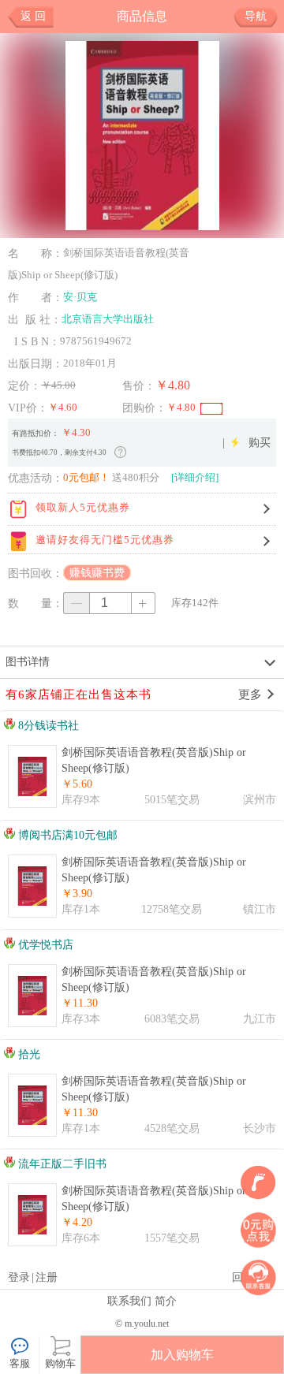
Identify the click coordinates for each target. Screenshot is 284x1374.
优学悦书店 (44, 945)
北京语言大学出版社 (108, 319)
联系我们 (129, 1300)
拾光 (27, 1054)
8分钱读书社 (47, 726)
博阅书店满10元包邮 (66, 835)
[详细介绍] (195, 477)
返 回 (33, 16)
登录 (19, 1277)
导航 (256, 16)
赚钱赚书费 (97, 573)
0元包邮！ (86, 477)
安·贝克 (80, 297)
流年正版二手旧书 (60, 1164)
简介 (166, 1300)
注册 (47, 1277)
